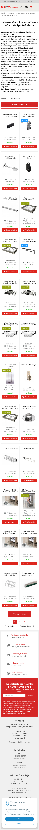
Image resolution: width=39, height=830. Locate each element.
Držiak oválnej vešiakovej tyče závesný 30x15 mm (10, 158)
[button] (22, 7)
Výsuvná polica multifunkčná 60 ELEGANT (28, 199)
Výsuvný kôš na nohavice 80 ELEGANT (10, 407)
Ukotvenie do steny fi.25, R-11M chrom (29, 407)
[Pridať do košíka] (10, 146)
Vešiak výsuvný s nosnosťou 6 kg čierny (29, 240)
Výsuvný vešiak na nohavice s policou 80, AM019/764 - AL (29, 324)
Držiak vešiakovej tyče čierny (29, 157)
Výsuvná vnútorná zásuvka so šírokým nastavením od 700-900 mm (29, 283)
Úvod (3, 13)
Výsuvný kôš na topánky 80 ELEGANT (10, 240)
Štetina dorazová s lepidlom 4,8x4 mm (28, 574)
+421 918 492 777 (27, 1)
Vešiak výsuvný (29, 448)
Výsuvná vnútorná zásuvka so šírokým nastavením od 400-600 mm (10, 283)
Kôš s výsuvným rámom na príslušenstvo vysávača (10, 366)
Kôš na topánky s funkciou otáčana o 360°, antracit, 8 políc (28, 116)
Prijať (19, 819)
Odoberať (30, 695)
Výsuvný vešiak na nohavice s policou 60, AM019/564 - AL (10, 324)
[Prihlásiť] (26, 7)
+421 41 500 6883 (19, 758)
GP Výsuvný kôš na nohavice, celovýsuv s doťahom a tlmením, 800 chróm (28, 491)
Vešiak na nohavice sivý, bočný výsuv (10, 574)
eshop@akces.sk (12, 1)
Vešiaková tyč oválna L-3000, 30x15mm (10, 199)
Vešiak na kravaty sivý (10, 448)
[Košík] (31, 7)
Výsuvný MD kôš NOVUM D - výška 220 (29, 532)
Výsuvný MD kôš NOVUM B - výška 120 (10, 491)
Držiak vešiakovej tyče (29, 365)
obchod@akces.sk (19, 765)
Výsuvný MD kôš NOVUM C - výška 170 (10, 532)
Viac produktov (19, 614)
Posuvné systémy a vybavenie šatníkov (21, 13)
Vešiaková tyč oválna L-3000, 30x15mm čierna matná (10, 116)
